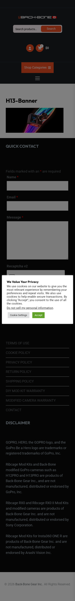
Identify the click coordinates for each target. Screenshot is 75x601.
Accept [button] (38, 315)
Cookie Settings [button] (18, 315)
